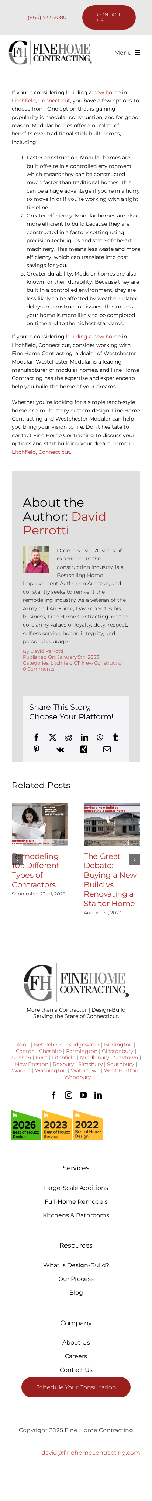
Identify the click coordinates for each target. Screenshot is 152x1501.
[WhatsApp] (100, 737)
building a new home (93, 336)
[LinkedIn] (84, 737)
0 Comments (38, 669)
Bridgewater (83, 1044)
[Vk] (60, 749)
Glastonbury (117, 1051)
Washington (50, 1070)
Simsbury (90, 1064)
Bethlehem (48, 1044)
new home (107, 92)
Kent (41, 1057)
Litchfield (64, 1057)
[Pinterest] (36, 749)
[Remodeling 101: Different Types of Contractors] (40, 824)
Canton (25, 1051)
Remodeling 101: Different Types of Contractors (35, 870)
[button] (17, 859)
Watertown (85, 1070)
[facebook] (54, 1095)
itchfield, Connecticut (42, 100)
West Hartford (122, 1070)
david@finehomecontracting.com (90, 1452)
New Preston (31, 1064)
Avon (23, 1044)
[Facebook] (36, 737)
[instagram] (68, 1095)
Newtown (125, 1057)
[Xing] (83, 749)
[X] (52, 737)
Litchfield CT (65, 663)
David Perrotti (64, 523)
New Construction (103, 663)
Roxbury (63, 1064)
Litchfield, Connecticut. (41, 452)
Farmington (81, 1051)
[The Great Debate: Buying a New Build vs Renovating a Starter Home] (112, 824)
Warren (21, 1070)
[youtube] (83, 1095)
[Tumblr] (115, 737)
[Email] (107, 749)
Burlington (118, 1044)
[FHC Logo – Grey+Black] (50, 42)
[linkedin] (98, 1095)
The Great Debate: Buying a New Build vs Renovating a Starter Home (110, 879)
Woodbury (77, 1077)
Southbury (120, 1064)
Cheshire (50, 1051)
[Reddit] (68, 737)
